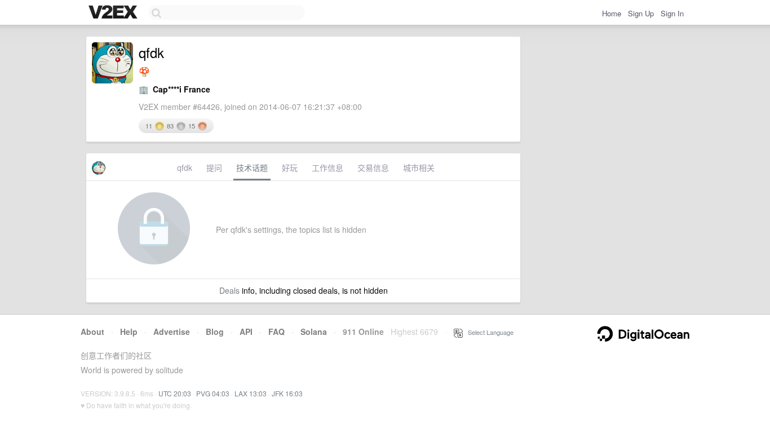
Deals (229, 290)
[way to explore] (114, 13)
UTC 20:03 (174, 393)
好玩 (290, 167)
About (92, 331)
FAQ (276, 331)
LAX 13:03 (250, 393)
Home (611, 13)
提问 (214, 167)
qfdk (184, 167)
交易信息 (373, 167)
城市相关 (419, 167)
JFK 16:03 (287, 393)
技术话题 (252, 167)
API (246, 331)
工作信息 (327, 167)
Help (129, 331)
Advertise (171, 331)
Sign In (672, 13)
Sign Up (641, 13)
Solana (313, 331)
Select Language (488, 332)
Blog (215, 331)
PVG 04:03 (212, 393)
